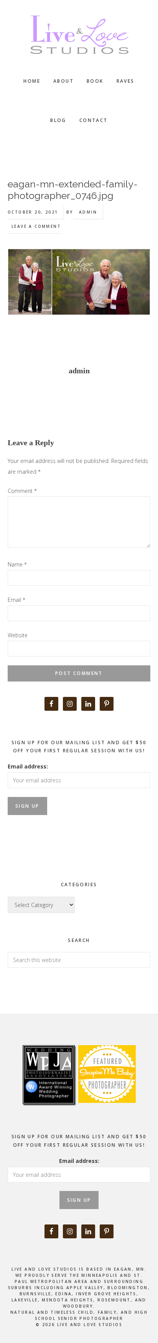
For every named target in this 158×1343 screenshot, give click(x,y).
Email (16, 599)
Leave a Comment (36, 226)
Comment (22, 490)
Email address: (28, 766)
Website (18, 635)
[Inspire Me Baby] (106, 1111)
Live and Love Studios (79, 34)
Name (17, 564)
